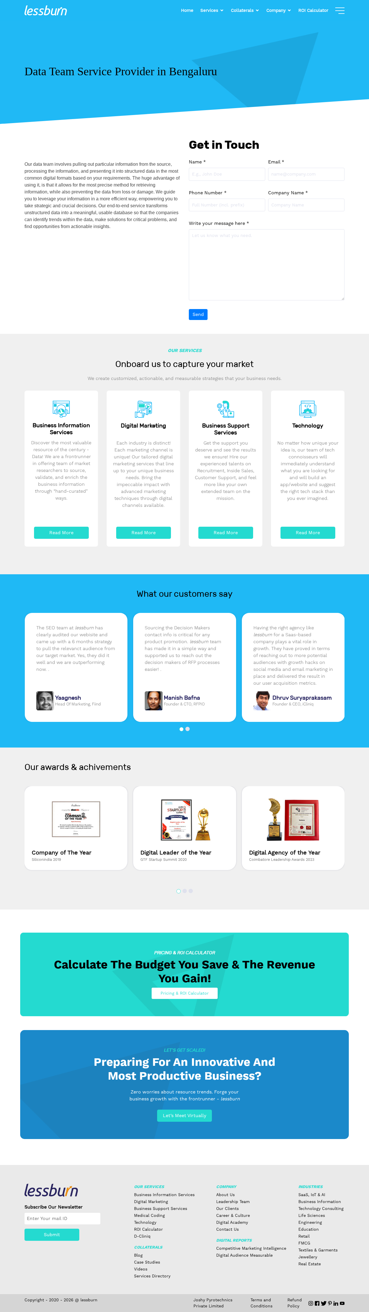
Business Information (319, 1201)
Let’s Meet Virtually (184, 1115)
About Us (225, 1194)
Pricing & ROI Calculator (185, 993)
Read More (61, 532)
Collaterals (242, 10)
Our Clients (227, 1208)
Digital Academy (232, 1222)
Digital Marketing (151, 1201)
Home (187, 10)
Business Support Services (160, 1208)
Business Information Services (164, 1194)
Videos (140, 1269)
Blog (138, 1255)
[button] (181, 729)
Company (276, 10)
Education (308, 1229)
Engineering (310, 1222)
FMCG (304, 1243)
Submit (52, 1234)
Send (198, 314)
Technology (145, 1222)
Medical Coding (149, 1215)
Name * (197, 162)
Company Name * (288, 192)
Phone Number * (208, 192)
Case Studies (147, 1262)
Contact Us (227, 1229)
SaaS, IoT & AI (311, 1194)
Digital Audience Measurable (244, 1255)
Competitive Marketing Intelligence (251, 1248)
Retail (304, 1236)
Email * (276, 162)
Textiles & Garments (318, 1250)
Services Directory (152, 1276)
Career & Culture (233, 1215)
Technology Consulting (321, 1208)
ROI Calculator (313, 10)
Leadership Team (233, 1201)
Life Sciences (311, 1215)
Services (209, 10)
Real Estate (309, 1264)
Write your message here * (219, 223)
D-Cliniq (142, 1236)
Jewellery (307, 1257)
